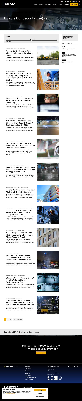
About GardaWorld (27, 387)
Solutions (35, 4)
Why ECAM (28, 368)
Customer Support (30, 377)
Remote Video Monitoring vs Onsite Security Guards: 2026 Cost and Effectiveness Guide (18, 257)
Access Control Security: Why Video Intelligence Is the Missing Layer (19, 53)
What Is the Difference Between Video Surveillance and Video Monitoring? (19, 100)
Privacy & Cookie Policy (10, 393)
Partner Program (66, 4)
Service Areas (29, 371)
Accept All (40, 390)
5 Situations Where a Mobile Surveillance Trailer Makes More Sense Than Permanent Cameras (20, 302)
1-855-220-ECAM (74, 1)
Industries (40, 4)
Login (62, 1)
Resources (54, 4)
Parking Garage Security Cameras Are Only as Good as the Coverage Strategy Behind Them (20, 169)
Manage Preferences (40, 396)
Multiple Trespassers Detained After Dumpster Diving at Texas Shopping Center (69, 48)
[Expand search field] (79, 4)
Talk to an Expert (74, 4)
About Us (27, 366)
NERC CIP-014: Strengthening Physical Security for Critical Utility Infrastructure (19, 212)
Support (67, 1)
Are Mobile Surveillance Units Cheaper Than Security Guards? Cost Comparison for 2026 (19, 123)
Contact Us (28, 375)
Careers (27, 373)
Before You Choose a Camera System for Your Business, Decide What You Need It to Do (20, 145)
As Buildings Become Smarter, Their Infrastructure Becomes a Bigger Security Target (19, 235)
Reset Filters (9, 41)
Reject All (40, 393)
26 (15, 319)
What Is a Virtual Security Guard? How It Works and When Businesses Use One (20, 280)
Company (60, 4)
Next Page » (19, 320)
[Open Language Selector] (79, 1)
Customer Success (47, 4)
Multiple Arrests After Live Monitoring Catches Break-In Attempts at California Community (69, 55)
